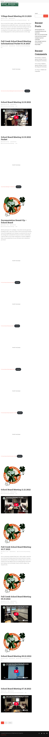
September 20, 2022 (5, 601)
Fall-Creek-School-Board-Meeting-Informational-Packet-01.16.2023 (12, 90)
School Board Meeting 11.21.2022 (16, 489)
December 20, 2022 (5, 104)
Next (10, 722)
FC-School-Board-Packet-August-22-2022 (8, 369)
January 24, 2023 (5, 45)
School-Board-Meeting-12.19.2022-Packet (8, 186)
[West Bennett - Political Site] (9, 4)
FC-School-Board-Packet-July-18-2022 (7, 325)
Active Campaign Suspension (10, 1)
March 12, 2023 (4, 18)
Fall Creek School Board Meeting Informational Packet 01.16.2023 (16, 42)
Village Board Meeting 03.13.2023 (16, 16)
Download (27, 90)
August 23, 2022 (5, 658)
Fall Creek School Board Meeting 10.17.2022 (16, 548)
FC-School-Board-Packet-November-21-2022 (8, 456)
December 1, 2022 (5, 224)
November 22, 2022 (5, 491)
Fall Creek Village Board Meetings (21, 20)
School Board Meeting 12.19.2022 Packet (16, 138)
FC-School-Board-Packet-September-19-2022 (9, 412)
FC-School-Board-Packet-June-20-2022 (7, 282)
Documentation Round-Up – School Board (14, 221)
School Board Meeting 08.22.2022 (16, 656)
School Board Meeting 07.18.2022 (16, 688)
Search (36, 13)
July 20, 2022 (4, 691)
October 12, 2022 (5, 551)
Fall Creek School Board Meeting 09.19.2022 (16, 597)
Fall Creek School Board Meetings (8, 20)
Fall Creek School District (19, 692)
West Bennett (12, 18)
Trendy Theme (3, 734)
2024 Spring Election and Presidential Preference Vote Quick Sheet (40, 31)
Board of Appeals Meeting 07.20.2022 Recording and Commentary (41, 59)
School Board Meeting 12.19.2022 (16, 102)
